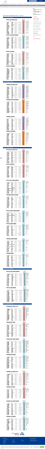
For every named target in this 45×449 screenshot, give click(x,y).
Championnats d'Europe (37, 29)
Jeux (33, 36)
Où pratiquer (13, 3)
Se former (36, 5)
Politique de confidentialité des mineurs (34, 440)
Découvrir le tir (19, 3)
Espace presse (22, 440)
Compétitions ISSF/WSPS (37, 28)
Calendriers (18, 5)
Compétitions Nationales (37, 23)
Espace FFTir (26, 3)
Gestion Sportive (24, 5)
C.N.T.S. (13, 5)
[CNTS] (1, 157)
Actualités (8, 5)
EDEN (42, 3)
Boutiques (31, 3)
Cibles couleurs (37, 3)
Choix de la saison (36, 18)
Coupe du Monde (35, 31)
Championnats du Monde (37, 35)
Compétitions (31, 5)
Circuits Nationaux (36, 26)
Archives (22, 439)
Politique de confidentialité (32, 439)
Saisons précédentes (36, 38)
